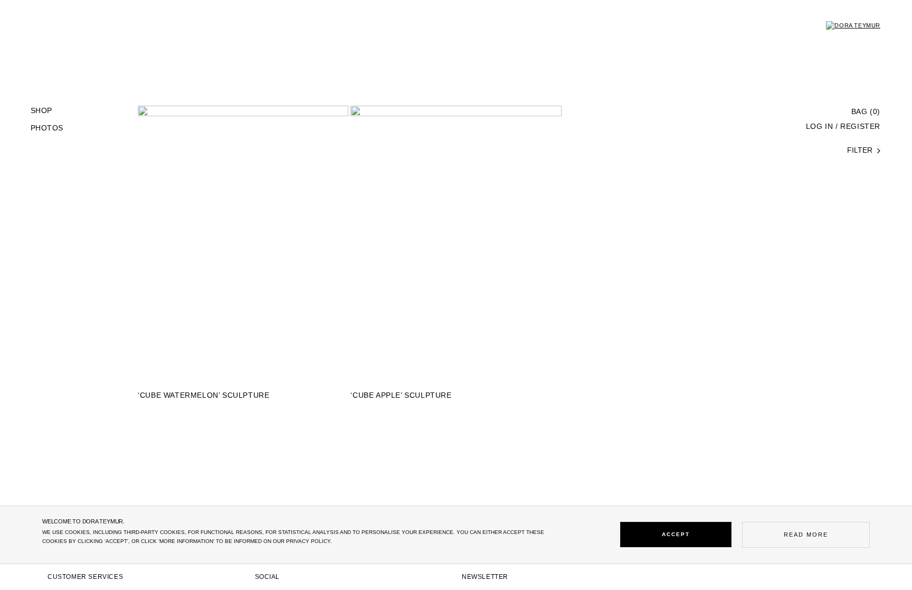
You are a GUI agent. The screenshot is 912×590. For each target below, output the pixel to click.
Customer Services (85, 576)
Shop (41, 111)
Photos (47, 128)
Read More (806, 534)
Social (267, 576)
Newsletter (485, 576)
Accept (676, 534)
